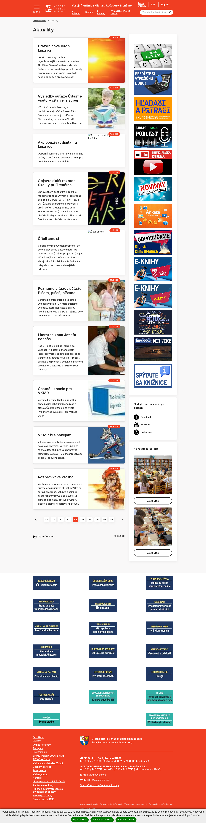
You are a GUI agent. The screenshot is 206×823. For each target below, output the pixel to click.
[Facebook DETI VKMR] (153, 348)
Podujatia (38, 748)
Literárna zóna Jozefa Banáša (57, 337)
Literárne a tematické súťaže (49, 781)
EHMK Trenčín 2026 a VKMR (49, 755)
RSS (153, 4)
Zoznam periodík (42, 766)
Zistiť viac (153, 500)
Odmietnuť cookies (102, 819)
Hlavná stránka (39, 21)
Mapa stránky (142, 4)
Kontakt (89, 12)
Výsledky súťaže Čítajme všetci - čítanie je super (60, 98)
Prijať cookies (79, 819)
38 (46, 519)
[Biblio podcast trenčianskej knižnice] (153, 135)
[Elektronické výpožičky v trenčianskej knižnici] (153, 268)
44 (89, 519)
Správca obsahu (87, 808)
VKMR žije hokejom (54, 435)
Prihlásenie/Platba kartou (120, 12)
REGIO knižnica (41, 759)
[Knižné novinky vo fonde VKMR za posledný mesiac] (153, 188)
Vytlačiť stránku (46, 536)
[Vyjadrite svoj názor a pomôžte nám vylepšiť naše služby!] (153, 215)
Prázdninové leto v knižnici (54, 48)
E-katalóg (101, 12)
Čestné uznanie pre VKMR (55, 391)
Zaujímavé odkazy (43, 785)
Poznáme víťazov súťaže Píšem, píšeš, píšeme (59, 290)
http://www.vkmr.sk (98, 780)
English (165, 4)
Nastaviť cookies (126, 819)
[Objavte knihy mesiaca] (153, 242)
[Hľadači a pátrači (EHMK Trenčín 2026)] (153, 109)
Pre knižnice (40, 751)
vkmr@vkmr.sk (97, 774)
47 (111, 519)
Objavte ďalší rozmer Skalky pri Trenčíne (56, 183)
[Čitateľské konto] (153, 82)
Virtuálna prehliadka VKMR (48, 763)
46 (104, 519)
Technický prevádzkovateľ (161, 804)
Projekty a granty (42, 795)
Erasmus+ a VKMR (43, 799)
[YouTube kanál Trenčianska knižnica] (153, 162)
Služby (37, 740)
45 (97, 519)
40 (60, 519)
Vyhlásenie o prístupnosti (135, 804)
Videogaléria (40, 774)
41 (68, 519)
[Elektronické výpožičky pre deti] (153, 295)
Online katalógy (42, 744)
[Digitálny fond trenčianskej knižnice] (153, 322)
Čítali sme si (48, 238)
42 (75, 519)
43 (82, 519)
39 (53, 519)
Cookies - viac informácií (111, 804)
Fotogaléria (39, 770)
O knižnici (76, 12)
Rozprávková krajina (55, 477)
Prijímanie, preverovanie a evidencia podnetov (48, 790)
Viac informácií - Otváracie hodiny (99, 785)
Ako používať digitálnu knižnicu (57, 144)
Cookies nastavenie (89, 804)
